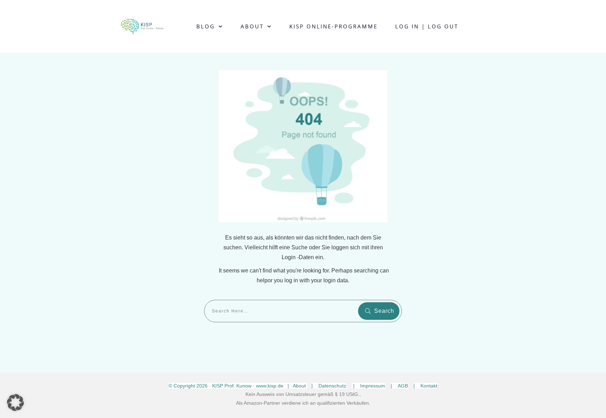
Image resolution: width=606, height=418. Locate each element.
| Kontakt (425, 386)
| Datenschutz (328, 386)
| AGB (399, 386)
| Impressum (368, 386)
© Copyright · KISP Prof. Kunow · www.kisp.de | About (238, 386)
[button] (15, 402)
